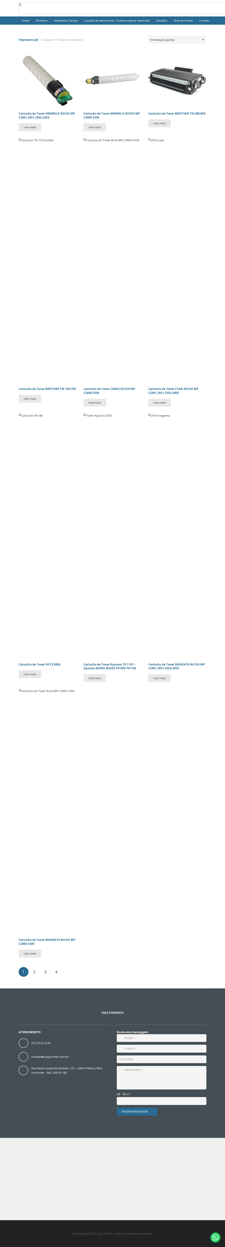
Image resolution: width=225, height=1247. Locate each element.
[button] (49, 20)
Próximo (67, 972)
